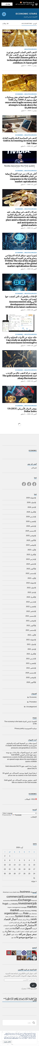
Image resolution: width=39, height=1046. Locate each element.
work (34, 919)
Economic (19, 94)
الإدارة (15, 922)
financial (34, 900)
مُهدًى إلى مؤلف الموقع (7, 4)
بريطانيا (14, 931)
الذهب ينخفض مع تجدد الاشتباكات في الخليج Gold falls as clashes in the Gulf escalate (20, 781)
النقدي (35, 931)
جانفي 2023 (30, 564)
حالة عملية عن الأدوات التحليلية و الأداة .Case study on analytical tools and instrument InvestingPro (20, 340)
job (35, 903)
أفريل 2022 (30, 597)
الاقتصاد (11, 925)
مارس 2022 (30, 602)
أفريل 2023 (30, 554)
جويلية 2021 (30, 640)
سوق (28, 934)
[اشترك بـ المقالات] (36, 799)
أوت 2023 (31, 550)
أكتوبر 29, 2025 (32, 414)
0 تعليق (23, 65)
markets (21, 910)
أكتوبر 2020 (30, 682)
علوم (12, 934)
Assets (11, 892)
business (25, 891)
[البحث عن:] (19, 1023)
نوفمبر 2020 (30, 677)
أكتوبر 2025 (30, 540)
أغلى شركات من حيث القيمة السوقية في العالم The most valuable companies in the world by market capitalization (21, 177)
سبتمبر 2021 (30, 630)
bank (14, 892)
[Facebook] (34, 482)
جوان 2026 (30, 502)
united (32, 916)
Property (20, 913)
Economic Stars (26, 13)
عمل (8, 934)
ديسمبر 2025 (30, 531)
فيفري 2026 (30, 521)
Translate (18, 815)
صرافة (22, 934)
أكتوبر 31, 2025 (32, 146)
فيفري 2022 (30, 606)
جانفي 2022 (30, 611)
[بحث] (34, 1023)
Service (34, 913)
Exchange (24, 900)
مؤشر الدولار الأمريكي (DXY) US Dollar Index (22, 410)
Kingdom (10, 907)
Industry (15, 904)
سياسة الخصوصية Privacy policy (26, 728)
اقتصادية (32, 922)
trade (27, 916)
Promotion (33, 702)
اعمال (14, 919)
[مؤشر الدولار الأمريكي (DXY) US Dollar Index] (19, 394)
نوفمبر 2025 (30, 535)
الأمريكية (19, 922)
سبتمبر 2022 (30, 573)
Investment (25, 903)
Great (9, 904)
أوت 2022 (31, 578)
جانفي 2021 (30, 668)
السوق (28, 928)
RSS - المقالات (30, 799)
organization (11, 913)
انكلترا (18, 931)
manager (24, 907)
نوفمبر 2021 (30, 621)
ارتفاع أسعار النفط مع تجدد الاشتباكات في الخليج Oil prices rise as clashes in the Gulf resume (19, 774)
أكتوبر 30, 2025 (32, 269)
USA (35, 916)
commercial (14, 896)
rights (30, 913)
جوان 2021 (30, 644)
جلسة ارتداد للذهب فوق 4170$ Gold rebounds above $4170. (21, 767)
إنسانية (20, 919)
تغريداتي (34, 468)
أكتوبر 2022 (30, 569)
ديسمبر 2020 (30, 673)
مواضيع (29, 937)
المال (10, 928)
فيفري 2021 (30, 663)
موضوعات (19, 937)
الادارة (11, 922)
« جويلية (34, 881)
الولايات (27, 931)
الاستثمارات (20, 925)
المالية (7, 928)
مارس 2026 (30, 516)
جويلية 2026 (30, 498)
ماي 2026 (31, 507)
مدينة (35, 937)
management (16, 907)
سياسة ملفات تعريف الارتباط (11, 1038)
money (34, 911)
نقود (12, 937)
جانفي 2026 (30, 526)
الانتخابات (6, 925)
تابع (33, 985)
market (14, 910)
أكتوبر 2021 (30, 625)
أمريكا (29, 919)
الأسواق (25, 922)
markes (32, 906)
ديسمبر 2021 (30, 616)
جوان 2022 (30, 588)
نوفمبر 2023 (30, 545)
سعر (34, 934)
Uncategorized (30, 49)
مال (4, 934)
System (19, 916)
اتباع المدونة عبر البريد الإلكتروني (27, 969)
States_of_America (10, 916)
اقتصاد (7, 919)
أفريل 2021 (30, 654)
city (31, 892)
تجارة (8, 931)
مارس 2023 (30, 559)
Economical (29, 896)
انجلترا (22, 931)
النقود (31, 931)
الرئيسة (34, 928)
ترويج (3, 931)
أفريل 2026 (30, 512)
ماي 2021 (31, 649)
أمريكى (24, 919)
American (6, 892)
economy (14, 900)
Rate (25, 913)
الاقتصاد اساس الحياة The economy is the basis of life (20, 723)
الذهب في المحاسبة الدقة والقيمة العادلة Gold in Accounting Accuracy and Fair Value (19, 141)
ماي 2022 (31, 592)
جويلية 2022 (30, 583)
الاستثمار (32, 925)
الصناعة (22, 928)
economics (6, 900)
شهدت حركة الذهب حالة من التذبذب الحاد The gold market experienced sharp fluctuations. (19, 376)
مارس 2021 (30, 658)
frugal (5, 903)
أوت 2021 (31, 635)
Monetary (28, 910)
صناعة (16, 934)
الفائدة (16, 928)
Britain (18, 892)
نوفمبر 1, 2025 (32, 65)
